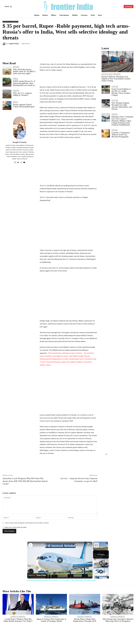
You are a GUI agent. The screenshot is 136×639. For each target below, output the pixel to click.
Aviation (115, 86)
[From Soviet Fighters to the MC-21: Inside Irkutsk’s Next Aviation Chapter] (106, 90)
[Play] (101, 563)
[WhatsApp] (92, 44)
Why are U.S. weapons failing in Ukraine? (22, 94)
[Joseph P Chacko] (4, 43)
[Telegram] (97, 44)
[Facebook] (77, 44)
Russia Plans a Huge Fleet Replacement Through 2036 (84, 620)
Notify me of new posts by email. (16, 527)
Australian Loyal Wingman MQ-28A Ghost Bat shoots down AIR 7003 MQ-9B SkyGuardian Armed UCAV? (25, 481)
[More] (131, 44)
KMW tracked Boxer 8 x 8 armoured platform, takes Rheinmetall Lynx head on (24, 83)
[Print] (116, 44)
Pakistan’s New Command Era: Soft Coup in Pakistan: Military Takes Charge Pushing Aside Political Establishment (122, 121)
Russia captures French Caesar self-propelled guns (23, 105)
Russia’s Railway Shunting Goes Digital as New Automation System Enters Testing (116, 78)
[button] (9, 6)
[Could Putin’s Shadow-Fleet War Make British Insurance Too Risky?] (18, 604)
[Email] (111, 44)
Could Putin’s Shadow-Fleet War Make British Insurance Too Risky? (18, 620)
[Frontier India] (68, 6)
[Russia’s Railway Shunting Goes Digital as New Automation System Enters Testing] (117, 61)
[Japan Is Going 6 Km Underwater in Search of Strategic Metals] (51, 604)
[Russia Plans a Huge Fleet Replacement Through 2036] (84, 604)
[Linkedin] (87, 44)
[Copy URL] (102, 44)
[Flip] (126, 44)
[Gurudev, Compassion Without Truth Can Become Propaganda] (106, 133)
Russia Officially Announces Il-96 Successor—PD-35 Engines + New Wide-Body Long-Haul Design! (59, 545)
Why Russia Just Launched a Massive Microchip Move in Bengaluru (118, 620)
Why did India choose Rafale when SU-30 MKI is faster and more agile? (24, 71)
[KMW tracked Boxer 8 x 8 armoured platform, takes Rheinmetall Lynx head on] (7, 82)
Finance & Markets (10, 21)
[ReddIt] (107, 44)
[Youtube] (24, 162)
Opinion (16, 66)
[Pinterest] (121, 44)
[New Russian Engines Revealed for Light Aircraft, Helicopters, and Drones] (106, 103)
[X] (82, 44)
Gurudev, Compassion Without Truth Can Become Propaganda (121, 134)
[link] (30, 545)
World (15, 78)
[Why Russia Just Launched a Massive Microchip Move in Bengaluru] (117, 604)
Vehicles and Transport (111, 74)
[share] (88, 544)
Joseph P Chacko (14, 43)
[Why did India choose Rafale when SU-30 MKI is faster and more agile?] (7, 70)
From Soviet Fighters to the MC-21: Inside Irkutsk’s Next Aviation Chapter (121, 92)
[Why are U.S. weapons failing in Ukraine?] (7, 94)
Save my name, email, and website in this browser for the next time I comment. (27, 523)
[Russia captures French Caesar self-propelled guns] (7, 105)
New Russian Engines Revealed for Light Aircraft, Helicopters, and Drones (122, 106)
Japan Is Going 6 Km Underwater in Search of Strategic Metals (51, 620)
